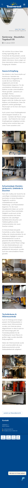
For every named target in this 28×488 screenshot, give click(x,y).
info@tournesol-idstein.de (10, 430)
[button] (2, 4)
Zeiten (3, 438)
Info (20, 29)
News (23, 29)
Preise (8, 438)
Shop (13, 438)
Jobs (18, 438)
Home (16, 29)
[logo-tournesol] (14, 4)
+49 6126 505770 (8, 429)
